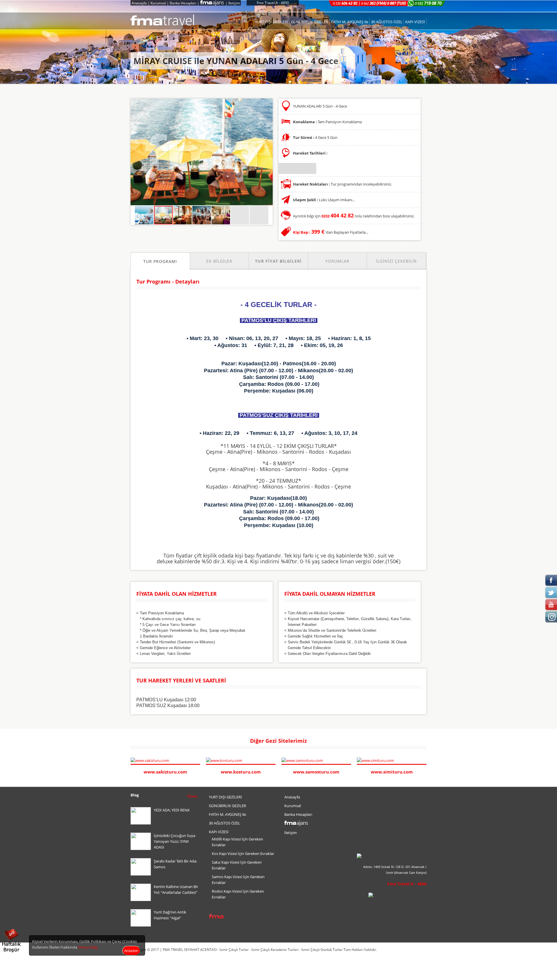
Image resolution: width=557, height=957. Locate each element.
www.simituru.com (392, 772)
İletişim (234, 3)
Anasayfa (139, 3)
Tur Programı (160, 261)
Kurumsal (158, 3)
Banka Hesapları (183, 3)
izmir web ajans (415, 950)
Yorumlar (337, 261)
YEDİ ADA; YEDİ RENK (172, 810)
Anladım (131, 950)
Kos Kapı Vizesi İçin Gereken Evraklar (243, 853)
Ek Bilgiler (219, 261)
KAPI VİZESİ (415, 21)
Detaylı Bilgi (88, 947)
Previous (418, 741)
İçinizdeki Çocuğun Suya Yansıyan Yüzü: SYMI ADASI (174, 841)
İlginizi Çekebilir (396, 261)
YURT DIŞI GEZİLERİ (271, 21)
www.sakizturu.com (165, 772)
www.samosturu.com (316, 772)
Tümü (192, 796)
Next (423, 741)
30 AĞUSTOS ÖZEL (386, 21)
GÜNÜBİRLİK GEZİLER (309, 21)
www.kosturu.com (241, 772)
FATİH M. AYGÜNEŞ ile (349, 21)
